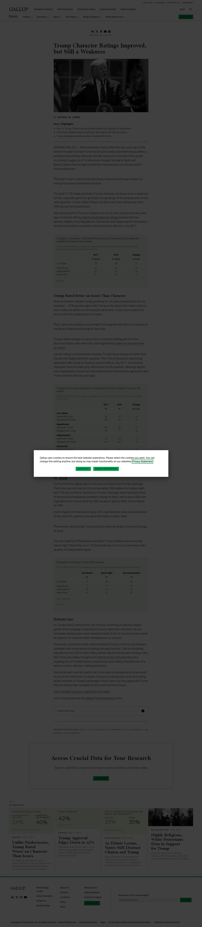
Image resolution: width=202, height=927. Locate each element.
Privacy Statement (142, 461)
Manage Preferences (106, 469)
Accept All (83, 469)
